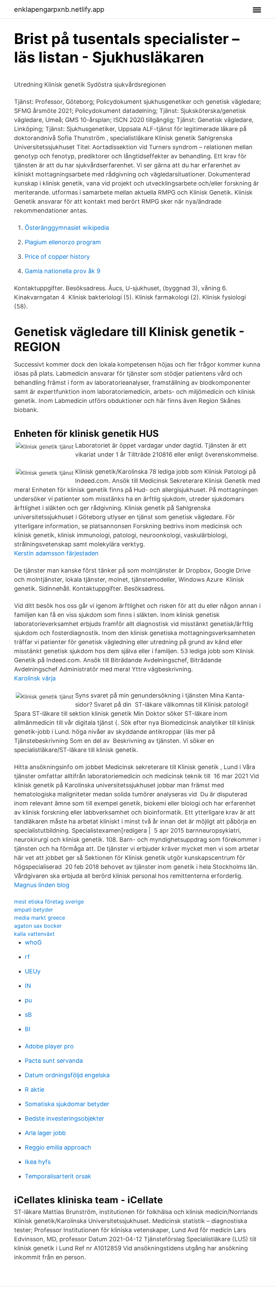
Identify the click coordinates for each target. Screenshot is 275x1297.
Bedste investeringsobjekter (64, 1118)
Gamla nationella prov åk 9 (62, 271)
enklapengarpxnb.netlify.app (59, 9)
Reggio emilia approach (58, 1147)
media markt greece (39, 917)
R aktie (34, 1089)
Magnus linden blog (41, 884)
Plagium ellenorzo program (63, 242)
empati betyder (33, 909)
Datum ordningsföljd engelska (67, 1075)
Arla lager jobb (45, 1132)
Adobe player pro (49, 1046)
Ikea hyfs (38, 1161)
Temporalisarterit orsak (58, 1176)
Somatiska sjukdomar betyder (67, 1103)
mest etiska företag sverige (49, 901)
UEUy (33, 971)
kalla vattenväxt (34, 933)
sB (28, 1014)
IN (28, 985)
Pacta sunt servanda (54, 1060)
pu (28, 1000)
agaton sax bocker (38, 925)
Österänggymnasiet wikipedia (67, 227)
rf (27, 956)
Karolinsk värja (35, 678)
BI (28, 1029)
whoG (33, 942)
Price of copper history (57, 256)
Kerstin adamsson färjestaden (56, 553)
